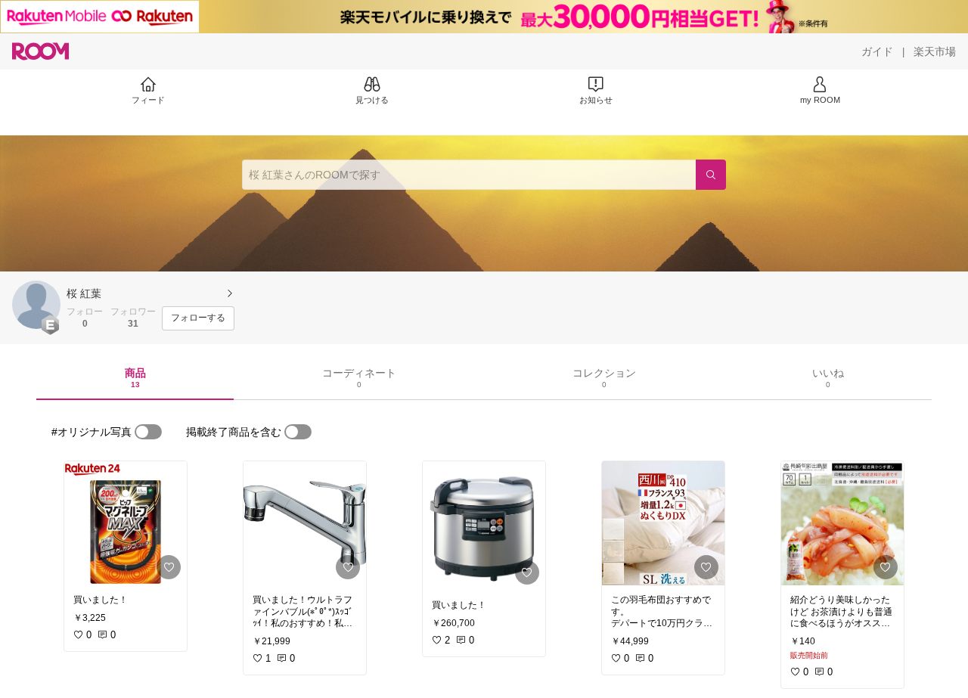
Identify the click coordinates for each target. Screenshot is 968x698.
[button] (36, 305)
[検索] (711, 175)
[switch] (148, 431)
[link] (125, 523)
